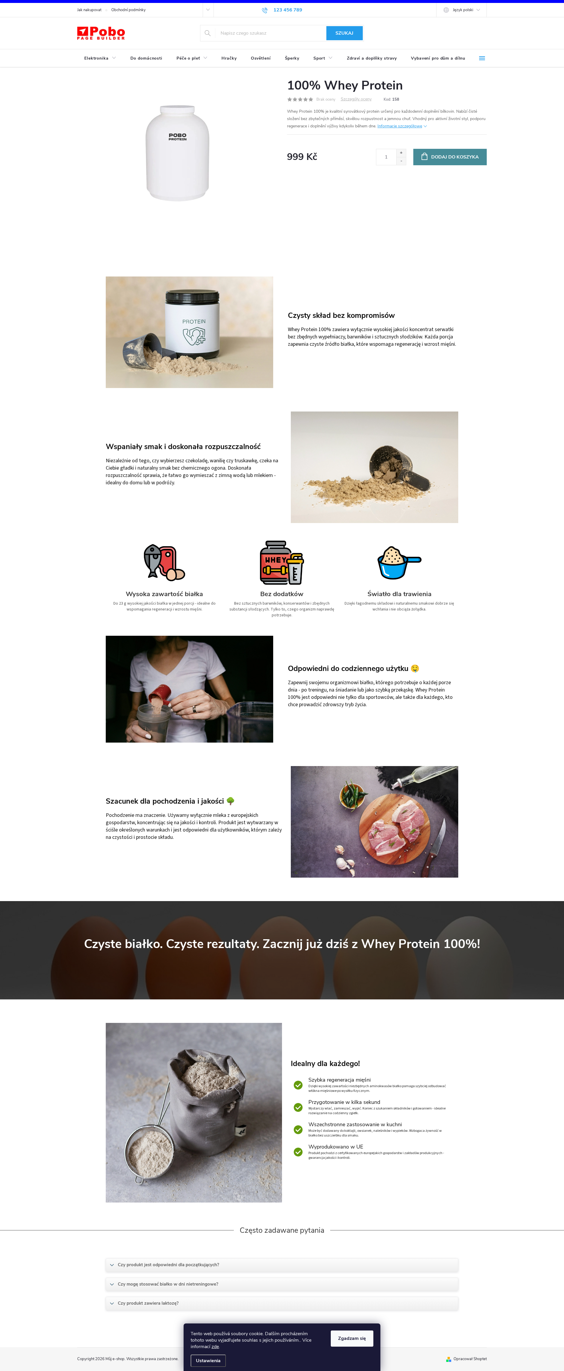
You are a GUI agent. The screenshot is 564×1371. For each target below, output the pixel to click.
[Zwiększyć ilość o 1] (401, 153)
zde (215, 1346)
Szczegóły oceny (356, 99)
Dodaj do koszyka (455, 157)
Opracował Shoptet (470, 1359)
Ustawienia (208, 1360)
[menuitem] (100, 58)
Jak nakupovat (89, 10)
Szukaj (344, 33)
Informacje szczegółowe (399, 126)
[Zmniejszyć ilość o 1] (401, 161)
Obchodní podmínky (128, 10)
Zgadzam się (352, 1338)
